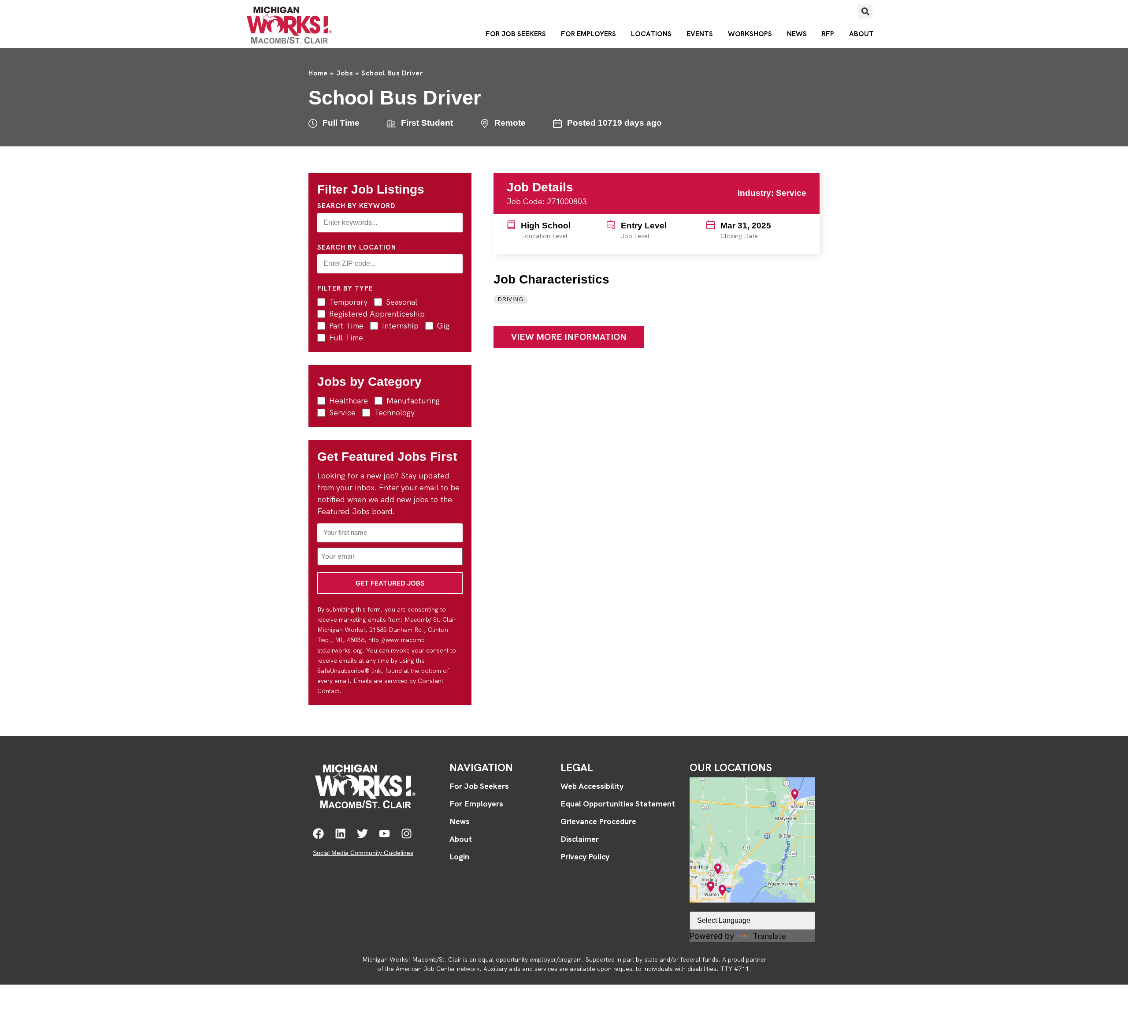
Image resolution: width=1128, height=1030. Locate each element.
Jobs (344, 73)
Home (318, 73)
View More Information (569, 337)
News (797, 33)
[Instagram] (406, 833)
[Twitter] (362, 833)
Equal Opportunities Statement (617, 804)
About (861, 33)
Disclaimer (579, 839)
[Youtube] (384, 833)
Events (699, 33)
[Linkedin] (340, 833)
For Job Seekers (516, 33)
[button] (865, 11)
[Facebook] (318, 833)
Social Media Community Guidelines (363, 852)
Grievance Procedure (598, 821)
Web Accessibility (591, 786)
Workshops (750, 33)
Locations (651, 33)
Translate (769, 936)
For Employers (588, 33)
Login (459, 856)
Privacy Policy (584, 856)
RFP (828, 33)
